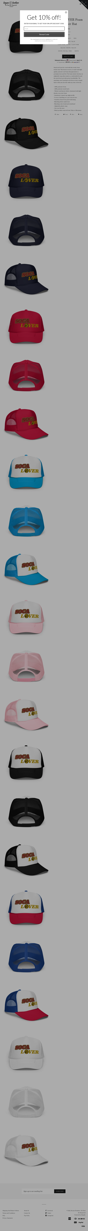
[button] (66, 12)
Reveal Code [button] (44, 34)
